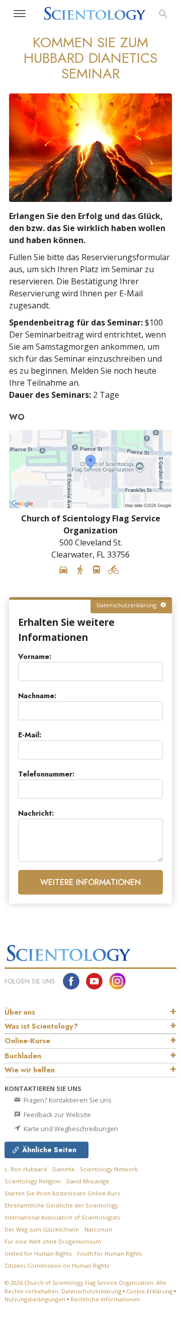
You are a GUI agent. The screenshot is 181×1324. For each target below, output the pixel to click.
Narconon (98, 1229)
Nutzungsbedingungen (35, 1299)
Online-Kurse (27, 1041)
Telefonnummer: (46, 774)
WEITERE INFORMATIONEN (90, 882)
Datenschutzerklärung (91, 1291)
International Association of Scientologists (62, 1217)
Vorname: (34, 656)
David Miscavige (87, 1181)
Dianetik (63, 1169)
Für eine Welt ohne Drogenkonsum (53, 1241)
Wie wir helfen (30, 1070)
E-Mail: (29, 735)
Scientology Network (109, 1169)
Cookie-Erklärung (149, 1291)
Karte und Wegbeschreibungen (70, 1128)
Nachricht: (36, 813)
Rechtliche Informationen (105, 1299)
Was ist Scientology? (41, 1026)
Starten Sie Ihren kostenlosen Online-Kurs (62, 1193)
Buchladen (23, 1056)
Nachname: (37, 696)
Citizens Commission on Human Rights (57, 1265)
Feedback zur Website (56, 1114)
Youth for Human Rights (109, 1253)
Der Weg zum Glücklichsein (42, 1229)
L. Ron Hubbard (26, 1169)
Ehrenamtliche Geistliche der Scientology (61, 1205)
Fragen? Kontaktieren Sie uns (67, 1100)
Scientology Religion (33, 1181)
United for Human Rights (39, 1253)
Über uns (20, 1012)
